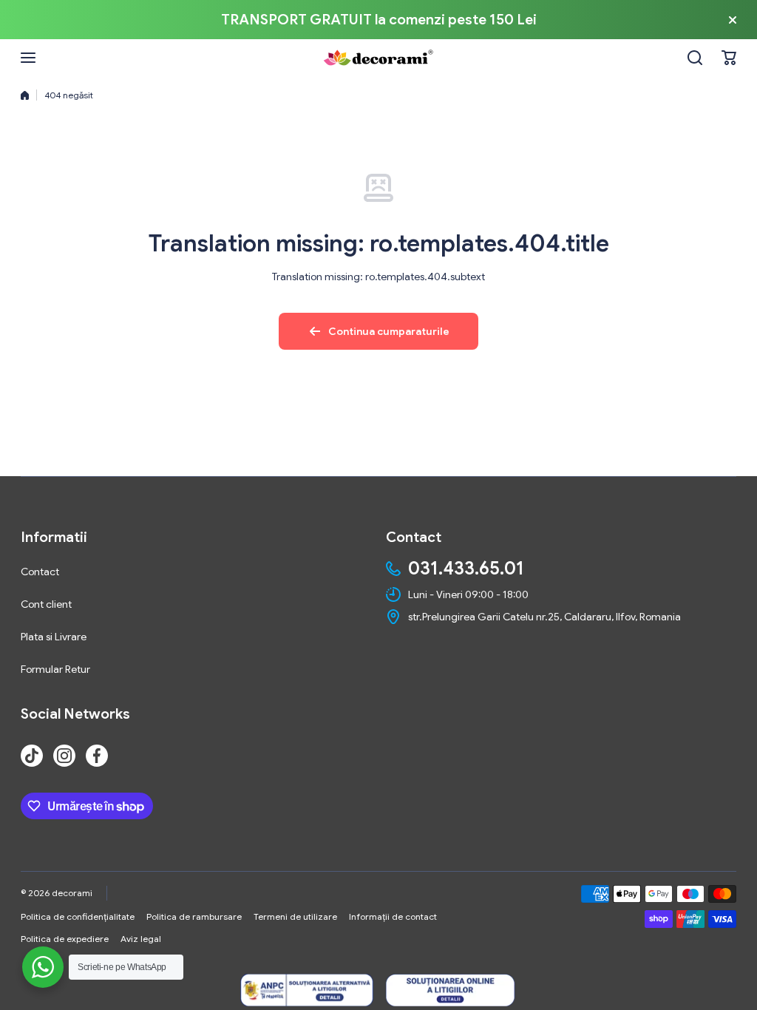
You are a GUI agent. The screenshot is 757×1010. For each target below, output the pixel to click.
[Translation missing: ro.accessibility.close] (732, 20)
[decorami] (378, 57)
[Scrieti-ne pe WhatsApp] (43, 967)
